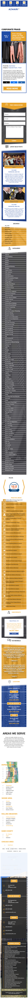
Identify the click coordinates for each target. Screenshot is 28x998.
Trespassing (8, 458)
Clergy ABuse (8, 281)
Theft (6, 450)
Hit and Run (8, 361)
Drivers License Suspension (11, 318)
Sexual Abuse (8, 429)
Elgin (7, 836)
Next (25, 487)
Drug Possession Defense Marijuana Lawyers (14, 540)
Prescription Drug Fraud (10, 402)
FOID (6, 347)
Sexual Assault (8, 431)
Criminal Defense (9, 299)
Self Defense (8, 417)
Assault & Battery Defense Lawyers (14, 504)
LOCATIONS (16, 682)
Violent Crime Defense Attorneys (13, 599)
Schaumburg (9, 825)
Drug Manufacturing (10, 322)
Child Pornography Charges (11, 278)
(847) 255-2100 (8, 905)
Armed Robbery (8, 256)
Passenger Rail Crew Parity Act (12, 396)
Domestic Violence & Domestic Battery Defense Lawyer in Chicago (15, 529)
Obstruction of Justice (10, 390)
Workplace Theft (9, 470)
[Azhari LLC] (14, 8)
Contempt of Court (9, 287)
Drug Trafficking (9, 330)
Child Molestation (9, 276)
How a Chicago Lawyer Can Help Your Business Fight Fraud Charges (18, 36)
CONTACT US (15, 851)
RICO (6, 413)
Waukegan (9, 785)
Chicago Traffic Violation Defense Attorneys (14, 596)
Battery (7, 262)
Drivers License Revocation (11, 316)
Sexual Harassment (9, 433)
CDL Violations (8, 272)
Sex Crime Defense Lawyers (12, 585)
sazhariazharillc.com (14, 688)
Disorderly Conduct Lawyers (12, 525)
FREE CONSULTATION (16, 105)
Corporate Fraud (12, 67)
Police (6, 400)
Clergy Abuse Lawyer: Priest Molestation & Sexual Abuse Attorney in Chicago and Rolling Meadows (15, 515)
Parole (6, 394)
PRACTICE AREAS (16, 498)
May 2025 (7, 225)
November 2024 (8, 237)
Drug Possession (9, 326)
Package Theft (8, 392)
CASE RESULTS (16, 612)
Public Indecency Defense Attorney (14, 578)
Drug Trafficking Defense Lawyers (14, 543)
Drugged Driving (9, 334)
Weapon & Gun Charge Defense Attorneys (13, 603)
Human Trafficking (9, 365)
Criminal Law (8, 301)
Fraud (19, 67)
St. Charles (9, 834)
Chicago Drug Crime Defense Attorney (15, 536)
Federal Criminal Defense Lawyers (14, 553)
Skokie (8, 801)
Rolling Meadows (9, 814)
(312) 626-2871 (8, 926)
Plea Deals (7, 398)
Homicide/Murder (9, 363)
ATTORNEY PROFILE (13, 848)
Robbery (7, 415)
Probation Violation (9, 404)
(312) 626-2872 (8, 930)
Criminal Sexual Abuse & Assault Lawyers (13, 519)
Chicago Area (8, 842)
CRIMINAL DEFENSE (22, 848)
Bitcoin (7, 264)
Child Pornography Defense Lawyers (14, 511)
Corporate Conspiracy (10, 293)
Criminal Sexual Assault (10, 305)
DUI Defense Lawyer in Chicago (13, 546)
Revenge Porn (8, 411)
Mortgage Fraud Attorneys (12, 564)
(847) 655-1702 (8, 890)
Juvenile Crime (8, 371)
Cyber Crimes (8, 309)
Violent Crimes (8, 464)
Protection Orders (9, 408)
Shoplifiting (8, 437)
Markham (10, 845)
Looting (7, 377)
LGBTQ (7, 373)
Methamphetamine (9, 382)
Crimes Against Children (10, 297)
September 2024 (8, 241)
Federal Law (8, 344)
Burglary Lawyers (10, 507)
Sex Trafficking (8, 425)
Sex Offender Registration (11, 421)
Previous (3, 487)
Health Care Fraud (9, 359)
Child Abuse (8, 274)
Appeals (7, 254)
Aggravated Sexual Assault (11, 252)
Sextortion (7, 427)
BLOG (20, 851)
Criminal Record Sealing (10, 303)
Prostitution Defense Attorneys (13, 574)
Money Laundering (9, 384)
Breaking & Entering (10, 266)
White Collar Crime (9, 468)
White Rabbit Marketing (15, 993)
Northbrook (9, 806)
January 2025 (8, 233)
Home (3, 848)
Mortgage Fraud (9, 386)
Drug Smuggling (9, 328)
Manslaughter (8, 378)
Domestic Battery (9, 312)
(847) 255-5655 (8, 909)
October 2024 (8, 239)
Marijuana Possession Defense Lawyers (15, 571)
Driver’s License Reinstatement (13, 532)
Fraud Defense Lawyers (11, 557)
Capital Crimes (8, 270)
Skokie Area (7, 798)
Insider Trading (8, 367)
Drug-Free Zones (9, 332)
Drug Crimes (8, 320)
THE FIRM (7, 848)
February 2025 (8, 231)
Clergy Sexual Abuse (10, 283)
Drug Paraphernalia (9, 324)
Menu (4, 5)
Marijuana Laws (9, 380)
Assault (7, 260)
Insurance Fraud (9, 369)
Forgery (7, 349)
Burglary (7, 268)
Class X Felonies (9, 279)
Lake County (7, 782)
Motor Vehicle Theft (9, 388)
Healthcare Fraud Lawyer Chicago (14, 560)
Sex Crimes (7, 419)
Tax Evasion (8, 445)
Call (17, 5)
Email (10, 5)
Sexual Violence (9, 435)
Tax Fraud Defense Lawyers (12, 588)
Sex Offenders (8, 423)
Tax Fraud (7, 446)
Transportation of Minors (11, 454)
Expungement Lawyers (11, 550)
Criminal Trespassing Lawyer (13, 522)
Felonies (7, 345)
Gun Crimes (8, 353)
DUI (6, 336)
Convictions (8, 289)
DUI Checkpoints (9, 338)
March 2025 (7, 229)
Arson (6, 258)
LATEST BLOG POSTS (16, 147)
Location (24, 5)
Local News (8, 375)
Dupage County (8, 765)
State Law (7, 443)
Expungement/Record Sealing (12, 342)
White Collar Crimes (10, 606)
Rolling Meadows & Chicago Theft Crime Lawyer (15, 592)
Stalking (7, 441)
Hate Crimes (8, 357)
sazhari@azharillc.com (10, 912)
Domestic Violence (9, 314)
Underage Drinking (9, 460)
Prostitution (8, 406)
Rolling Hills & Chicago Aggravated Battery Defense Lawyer (14, 500)
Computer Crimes (9, 285)
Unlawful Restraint (9, 462)
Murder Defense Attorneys (12, 567)
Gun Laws (7, 355)
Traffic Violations (9, 452)
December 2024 (8, 235)
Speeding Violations (10, 439)
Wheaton (8, 769)
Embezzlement (8, 340)
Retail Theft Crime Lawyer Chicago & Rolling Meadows (14, 582)
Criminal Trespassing (10, 307)
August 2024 (8, 243)
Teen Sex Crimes (9, 448)
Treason (7, 456)
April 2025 (7, 227)
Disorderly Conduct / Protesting (12, 311)
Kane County (7, 831)
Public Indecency (9, 410)
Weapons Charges (9, 466)
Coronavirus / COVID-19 (10, 291)
